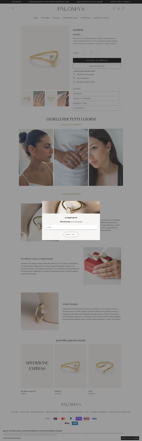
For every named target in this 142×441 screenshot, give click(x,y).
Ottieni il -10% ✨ (71, 234)
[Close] (97, 203)
